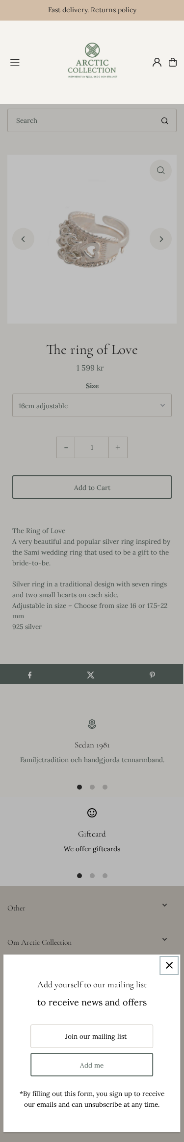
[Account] (157, 62)
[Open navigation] (31, 61)
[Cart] (173, 62)
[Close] (169, 965)
